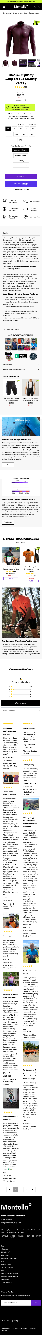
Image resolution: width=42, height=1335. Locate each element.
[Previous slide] (4, 564)
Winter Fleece (20, 156)
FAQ (2, 1261)
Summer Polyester (21, 150)
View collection (21, 543)
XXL (9, 134)
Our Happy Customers (11, 329)
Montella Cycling (21, 1328)
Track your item (6, 1282)
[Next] (10, 23)
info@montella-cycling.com (11, 1223)
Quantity (21, 161)
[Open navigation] (6, 6)
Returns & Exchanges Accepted (14, 369)
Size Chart (5, 1255)
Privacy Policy (6, 1264)
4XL (24, 134)
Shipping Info (7, 364)
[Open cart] (39, 6)
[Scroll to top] (37, 1330)
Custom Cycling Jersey (9, 1273)
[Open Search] (35, 7)
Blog (2, 1270)
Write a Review (20, 703)
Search (3, 1246)
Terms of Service (7, 1267)
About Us (4, 1249)
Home (5, 13)
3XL (16, 134)
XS (8, 129)
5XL (32, 134)
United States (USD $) (10, 1321)
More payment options (21, 189)
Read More (8, 465)
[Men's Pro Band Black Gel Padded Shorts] (11, 387)
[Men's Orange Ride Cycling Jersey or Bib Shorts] (31, 556)
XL (33, 129)
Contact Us (5, 1279)
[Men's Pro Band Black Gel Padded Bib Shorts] (30, 387)
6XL (20, 140)
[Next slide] (37, 564)
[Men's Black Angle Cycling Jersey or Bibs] (11, 556)
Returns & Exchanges (8, 1258)
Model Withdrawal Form (9, 1276)
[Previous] (5, 23)
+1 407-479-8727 (7, 1220)
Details (5, 233)
